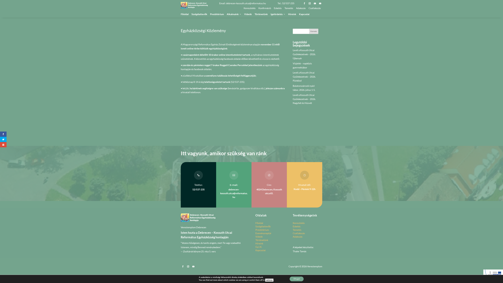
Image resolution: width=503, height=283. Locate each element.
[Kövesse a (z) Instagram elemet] (310, 3)
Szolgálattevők (199, 14)
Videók (248, 14)
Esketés (278, 8)
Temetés (289, 8)
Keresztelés (250, 8)
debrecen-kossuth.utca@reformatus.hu (246, 3)
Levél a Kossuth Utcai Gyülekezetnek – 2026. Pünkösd (304, 76)
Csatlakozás (315, 8)
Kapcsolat (304, 14)
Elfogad (297, 279)
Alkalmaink (233, 14)
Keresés (313, 31)
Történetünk (261, 14)
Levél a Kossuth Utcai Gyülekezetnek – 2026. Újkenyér (304, 54)
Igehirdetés (277, 14)
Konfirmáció (264, 8)
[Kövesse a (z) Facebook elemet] (304, 3)
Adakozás (301, 8)
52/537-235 (288, 3)
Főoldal (185, 14)
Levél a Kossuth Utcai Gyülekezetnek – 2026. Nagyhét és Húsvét (304, 99)
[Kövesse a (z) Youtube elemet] (315, 3)
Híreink (292, 14)
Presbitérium (217, 14)
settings (269, 280)
